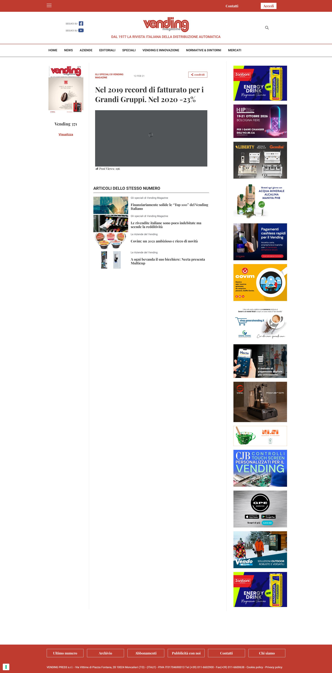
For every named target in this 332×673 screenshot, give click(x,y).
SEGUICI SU (71, 23)
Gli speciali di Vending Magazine (109, 76)
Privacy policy (273, 667)
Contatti (232, 5)
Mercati (234, 50)
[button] (267, 28)
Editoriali (107, 50)
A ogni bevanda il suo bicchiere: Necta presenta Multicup (168, 261)
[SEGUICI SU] (81, 23)
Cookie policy (255, 667)
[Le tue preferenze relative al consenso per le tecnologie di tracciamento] (6, 667)
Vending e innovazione (160, 50)
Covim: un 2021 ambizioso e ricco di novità (164, 241)
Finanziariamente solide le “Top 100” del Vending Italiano (169, 206)
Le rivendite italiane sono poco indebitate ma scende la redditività (166, 224)
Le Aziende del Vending (144, 234)
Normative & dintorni (203, 50)
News (68, 50)
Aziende (86, 50)
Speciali (129, 50)
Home (52, 50)
